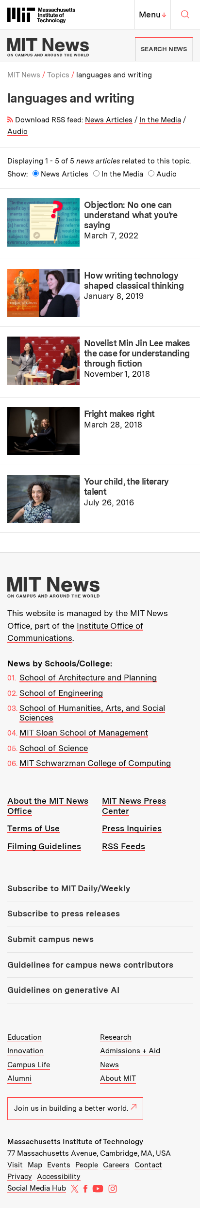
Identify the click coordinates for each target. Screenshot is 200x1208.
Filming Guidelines (44, 846)
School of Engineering (61, 693)
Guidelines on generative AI (63, 990)
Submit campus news (50, 939)
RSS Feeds (123, 846)
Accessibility (59, 1176)
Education (24, 1037)
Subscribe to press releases (63, 913)
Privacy (19, 1176)
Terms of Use (33, 828)
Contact (148, 1165)
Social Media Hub (36, 1188)
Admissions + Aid (130, 1050)
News (109, 1065)
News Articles (109, 120)
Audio (17, 131)
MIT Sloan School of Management (83, 732)
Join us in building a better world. (71, 1108)
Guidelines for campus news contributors (90, 965)
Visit (15, 1165)
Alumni (19, 1078)
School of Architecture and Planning (88, 677)
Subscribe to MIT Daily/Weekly (68, 888)
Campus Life (28, 1065)
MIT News (23, 75)
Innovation (25, 1050)
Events (58, 1165)
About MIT (118, 1078)
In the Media (160, 120)
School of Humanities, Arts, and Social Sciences (92, 712)
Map (35, 1165)
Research (116, 1037)
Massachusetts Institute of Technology (75, 1141)
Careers (116, 1165)
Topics (58, 75)
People (86, 1165)
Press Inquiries (132, 828)
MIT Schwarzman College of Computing (95, 763)
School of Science (53, 748)
